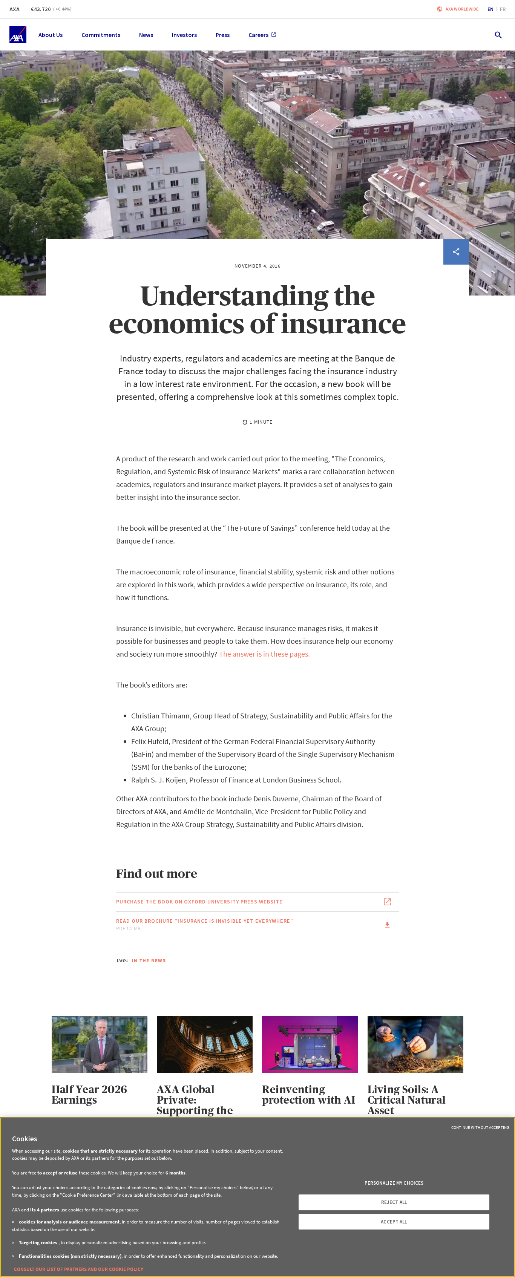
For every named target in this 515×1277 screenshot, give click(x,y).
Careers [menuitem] (258, 34)
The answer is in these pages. (264, 653)
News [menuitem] (146, 34)
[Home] (17, 34)
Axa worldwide (462, 9)
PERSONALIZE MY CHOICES (394, 1183)
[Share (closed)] (456, 252)
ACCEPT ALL (394, 1222)
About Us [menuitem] (50, 34)
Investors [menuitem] (184, 34)
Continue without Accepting (480, 1127)
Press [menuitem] (223, 34)
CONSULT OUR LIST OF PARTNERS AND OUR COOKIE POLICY (78, 1269)
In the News (149, 960)
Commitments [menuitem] (100, 34)
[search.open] (498, 34)
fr (503, 9)
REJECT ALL (394, 1202)
